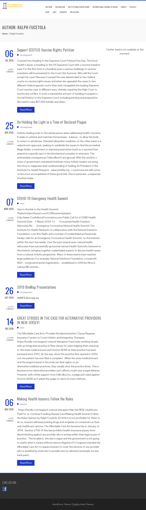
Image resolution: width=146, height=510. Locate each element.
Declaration (60, 7)
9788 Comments (10, 219)
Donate (123, 7)
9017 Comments (10, 419)
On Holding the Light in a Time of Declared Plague (51, 122)
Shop (47, 12)
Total (74, 504)
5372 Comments (10, 307)
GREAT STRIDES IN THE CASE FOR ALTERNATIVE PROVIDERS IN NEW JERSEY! (59, 320)
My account (74, 12)
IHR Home (48, 7)
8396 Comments (10, 142)
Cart (54, 12)
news (22, 203)
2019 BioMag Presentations (36, 287)
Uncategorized (26, 55)
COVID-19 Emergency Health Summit (42, 198)
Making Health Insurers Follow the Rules (45, 399)
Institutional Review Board (79, 7)
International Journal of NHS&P (105, 7)
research (23, 404)
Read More (26, 109)
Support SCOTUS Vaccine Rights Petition (45, 50)
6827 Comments (10, 70)
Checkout (63, 12)
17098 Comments (10, 338)
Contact (133, 7)
